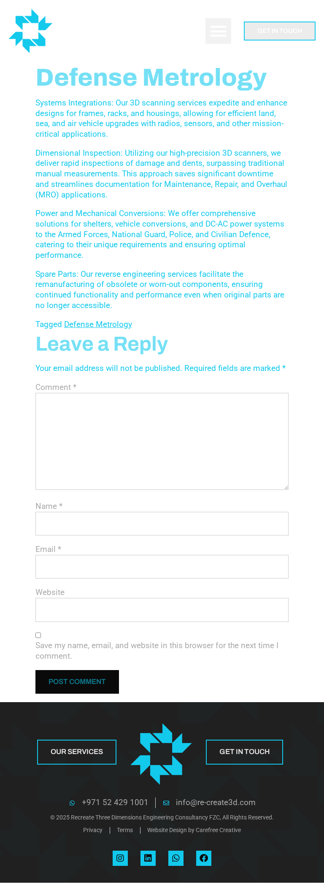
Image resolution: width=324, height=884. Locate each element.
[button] (218, 31)
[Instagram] (120, 858)
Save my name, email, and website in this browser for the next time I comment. (156, 651)
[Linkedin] (148, 858)
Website (50, 592)
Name (48, 506)
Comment (55, 387)
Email (48, 549)
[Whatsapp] (176, 858)
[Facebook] (203, 858)
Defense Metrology (98, 324)
